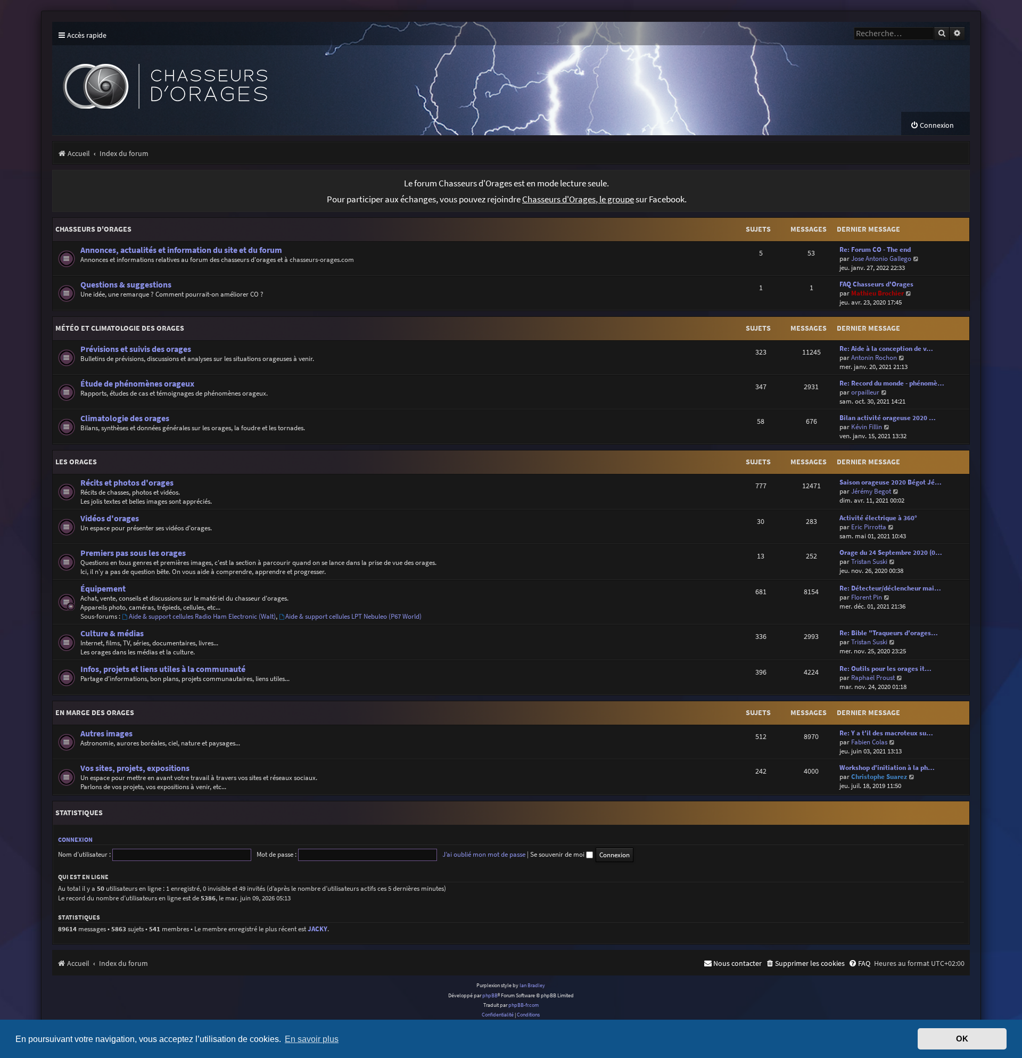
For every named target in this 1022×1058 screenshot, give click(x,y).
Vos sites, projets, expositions (134, 768)
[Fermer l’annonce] (961, 178)
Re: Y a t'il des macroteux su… (886, 732)
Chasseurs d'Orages (93, 229)
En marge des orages (94, 712)
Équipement (103, 589)
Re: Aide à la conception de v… (886, 348)
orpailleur (865, 392)
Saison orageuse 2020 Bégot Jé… (890, 482)
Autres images (106, 733)
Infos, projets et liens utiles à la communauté (162, 669)
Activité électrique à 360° (878, 517)
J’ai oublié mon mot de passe (483, 854)
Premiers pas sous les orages (133, 553)
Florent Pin (866, 597)
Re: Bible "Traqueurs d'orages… (888, 632)
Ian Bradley (532, 985)
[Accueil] (249, 78)
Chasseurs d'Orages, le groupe (578, 199)
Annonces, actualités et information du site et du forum (181, 250)
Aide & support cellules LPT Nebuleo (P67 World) (353, 616)
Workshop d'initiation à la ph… (887, 767)
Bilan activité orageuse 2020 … (887, 417)
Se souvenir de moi (558, 854)
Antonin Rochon (874, 357)
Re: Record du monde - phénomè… (891, 383)
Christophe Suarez (879, 776)
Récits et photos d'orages (127, 483)
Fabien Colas (869, 742)
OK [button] (962, 1039)
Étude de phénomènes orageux (137, 384)
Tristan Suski (869, 561)
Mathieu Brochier (877, 293)
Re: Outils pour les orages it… (885, 668)
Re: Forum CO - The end (875, 249)
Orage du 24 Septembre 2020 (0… (890, 552)
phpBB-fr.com (523, 1005)
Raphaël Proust (873, 677)
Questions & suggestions (125, 285)
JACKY (317, 929)
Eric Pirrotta (868, 526)
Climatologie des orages (124, 418)
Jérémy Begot (871, 491)
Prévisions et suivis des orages (135, 349)
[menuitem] (932, 125)
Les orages (76, 461)
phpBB (490, 995)
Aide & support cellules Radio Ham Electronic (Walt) (202, 616)
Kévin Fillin (866, 426)
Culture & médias (112, 633)
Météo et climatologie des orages (119, 328)
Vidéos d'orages (109, 518)
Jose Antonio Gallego (881, 258)
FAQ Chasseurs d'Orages (876, 284)
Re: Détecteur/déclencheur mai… (890, 588)
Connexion (75, 839)
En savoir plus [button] (312, 1039)
